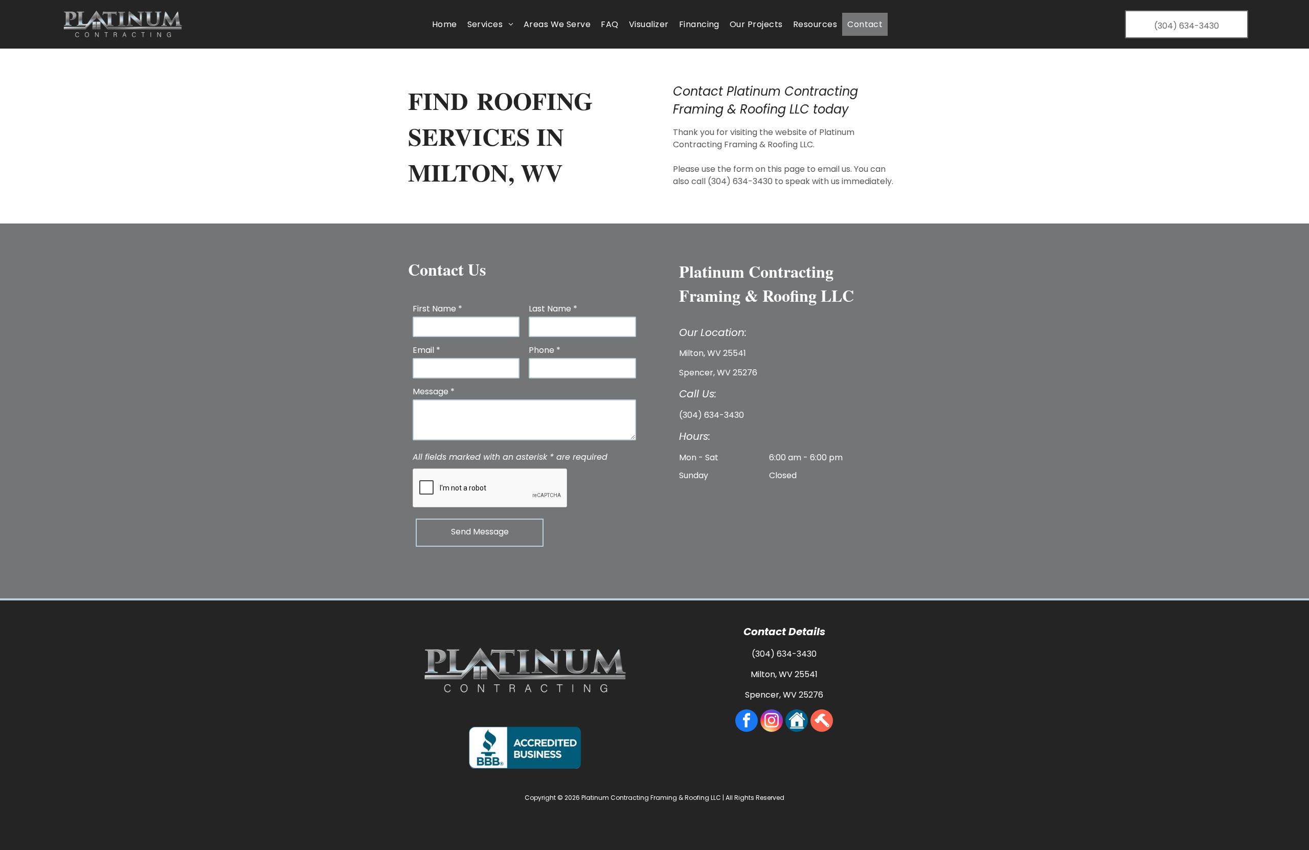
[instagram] (771, 721)
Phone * (544, 350)
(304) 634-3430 (740, 181)
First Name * (437, 309)
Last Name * (553, 309)
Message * (434, 391)
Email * (426, 350)
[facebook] (746, 721)
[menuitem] (444, 24)
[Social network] (796, 721)
